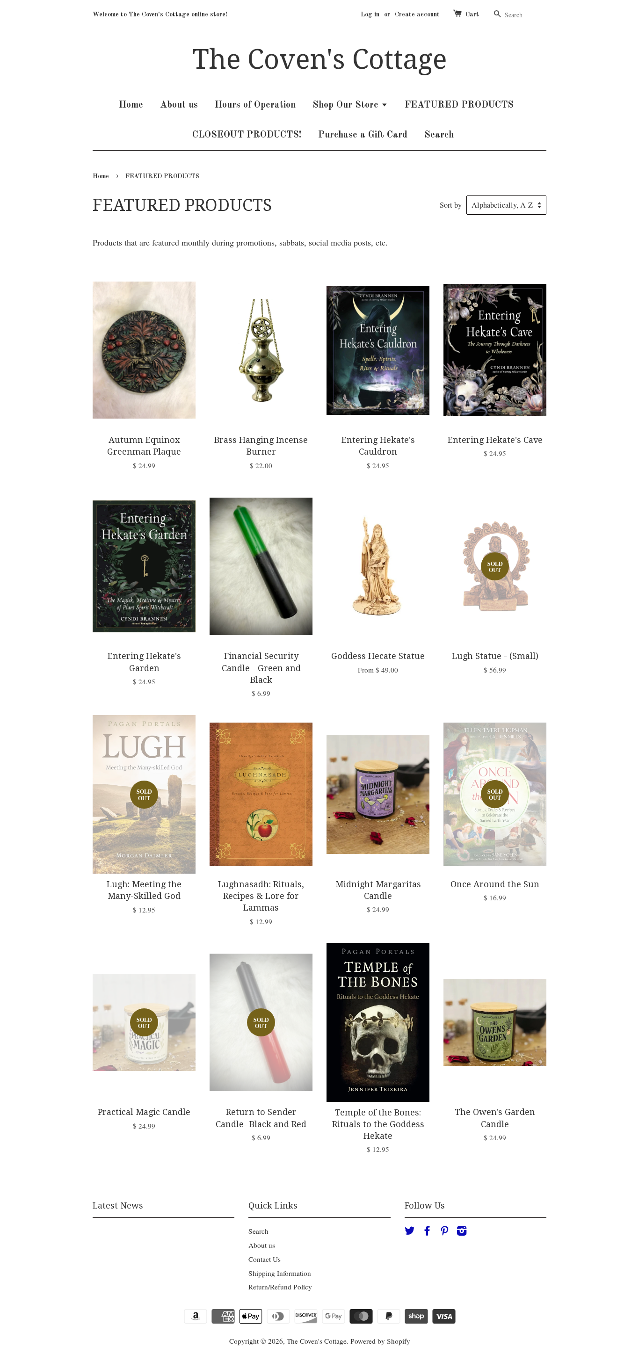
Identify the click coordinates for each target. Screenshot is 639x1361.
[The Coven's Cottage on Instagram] (462, 1232)
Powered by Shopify (380, 1341)
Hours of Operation (255, 105)
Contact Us (264, 1259)
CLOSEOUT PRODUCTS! (246, 135)
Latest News (118, 1205)
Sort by (451, 205)
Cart (472, 14)
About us (179, 105)
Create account (417, 14)
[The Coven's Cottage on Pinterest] (444, 1232)
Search (439, 135)
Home (131, 105)
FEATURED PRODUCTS (459, 105)
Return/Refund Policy (280, 1286)
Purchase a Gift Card (362, 135)
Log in (370, 14)
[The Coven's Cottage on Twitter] (410, 1232)
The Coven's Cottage (319, 59)
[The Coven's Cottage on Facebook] (427, 1232)
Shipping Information (279, 1273)
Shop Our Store (346, 105)
